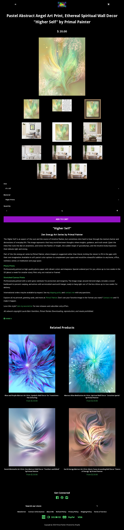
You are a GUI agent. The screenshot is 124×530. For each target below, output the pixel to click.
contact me (70, 292)
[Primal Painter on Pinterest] (62, 498)
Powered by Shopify (73, 525)
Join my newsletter (24, 306)
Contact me (108, 297)
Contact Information (36, 512)
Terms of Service (100, 512)
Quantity (7, 206)
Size (5, 184)
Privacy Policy (73, 512)
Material (7, 195)
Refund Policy (61, 512)
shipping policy (55, 292)
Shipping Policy (86, 512)
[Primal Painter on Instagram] (66, 498)
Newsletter (21, 512)
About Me (50, 512)
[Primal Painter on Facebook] (57, 498)
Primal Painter (51, 297)
